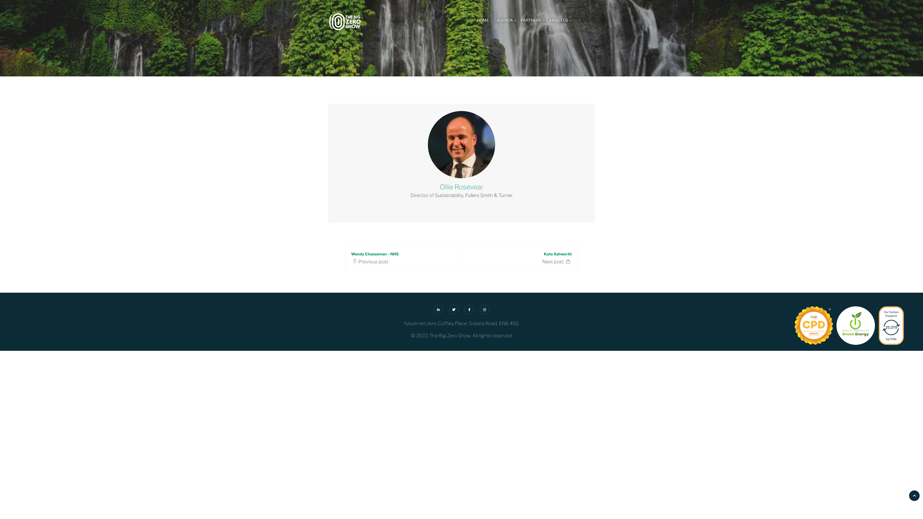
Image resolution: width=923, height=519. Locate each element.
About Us (558, 20)
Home (483, 20)
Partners (531, 20)
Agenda (505, 20)
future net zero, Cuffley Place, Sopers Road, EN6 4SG (461, 323)
